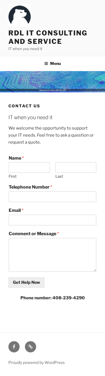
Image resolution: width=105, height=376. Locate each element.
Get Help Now (26, 282)
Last (59, 176)
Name (16, 158)
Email (16, 210)
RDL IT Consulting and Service (47, 37)
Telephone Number (30, 187)
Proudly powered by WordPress (36, 362)
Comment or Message (34, 233)
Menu (55, 63)
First (13, 176)
